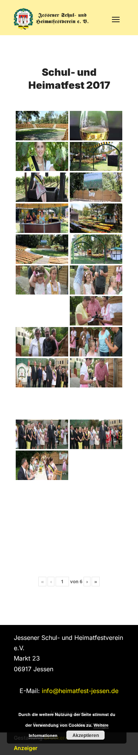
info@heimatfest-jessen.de (80, 691)
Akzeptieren (85, 735)
